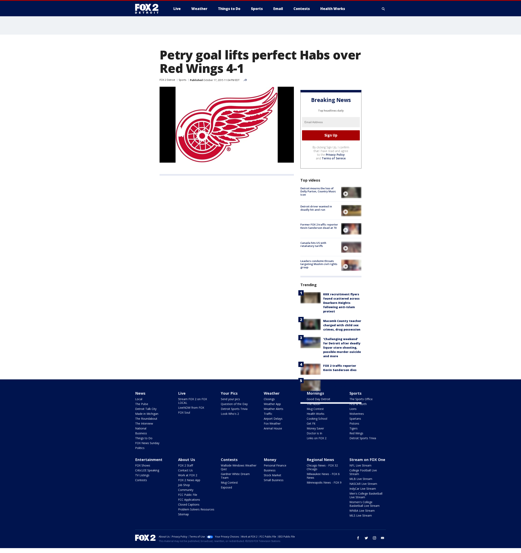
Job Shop (184, 485)
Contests (141, 480)
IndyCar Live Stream (362, 489)
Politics (139, 448)
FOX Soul (184, 412)
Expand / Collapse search (383, 9)
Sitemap (183, 514)
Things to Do (143, 438)
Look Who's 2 (230, 414)
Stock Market (272, 475)
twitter (366, 538)
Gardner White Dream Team (235, 476)
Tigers (353, 428)
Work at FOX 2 (187, 475)
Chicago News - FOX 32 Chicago (322, 467)
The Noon (313, 404)
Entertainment (148, 459)
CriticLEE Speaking (147, 470)
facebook (358, 538)
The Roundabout (146, 418)
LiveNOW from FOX (191, 408)
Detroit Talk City (146, 409)
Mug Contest (315, 409)
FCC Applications (189, 500)
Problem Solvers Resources (196, 509)
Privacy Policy (335, 155)
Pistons (354, 423)
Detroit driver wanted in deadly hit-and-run (316, 208)
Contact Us (185, 470)
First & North (358, 404)
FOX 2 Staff (185, 465)
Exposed (226, 487)
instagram (374, 538)
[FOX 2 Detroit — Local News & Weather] (148, 9)
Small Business (273, 480)
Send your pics (230, 399)
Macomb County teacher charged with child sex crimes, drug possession (342, 325)
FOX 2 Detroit (167, 80)
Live (182, 393)
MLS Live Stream (360, 515)
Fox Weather (272, 423)
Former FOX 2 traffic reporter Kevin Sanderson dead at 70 (319, 226)
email (382, 538)
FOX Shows (142, 465)
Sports (182, 80)
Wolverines (356, 414)
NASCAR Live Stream (363, 484)
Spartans (355, 418)
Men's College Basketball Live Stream (365, 495)
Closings (269, 399)
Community (185, 490)
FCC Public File (187, 495)
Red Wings (356, 433)
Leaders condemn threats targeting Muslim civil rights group (318, 264)
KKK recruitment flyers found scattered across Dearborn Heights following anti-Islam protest (341, 302)
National (140, 428)
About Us (186, 459)
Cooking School (317, 418)
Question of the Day (234, 404)
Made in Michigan (146, 414)
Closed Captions (188, 504)
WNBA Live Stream (362, 510)
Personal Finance (275, 465)
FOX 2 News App (189, 480)
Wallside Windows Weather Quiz (238, 467)
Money (270, 459)
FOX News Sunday (147, 443)
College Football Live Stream (363, 472)
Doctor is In (314, 433)
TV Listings (142, 475)
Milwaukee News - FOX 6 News (323, 476)
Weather (272, 393)
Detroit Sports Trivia (234, 409)
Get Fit (311, 423)
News (140, 393)
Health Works (315, 414)
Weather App (272, 404)
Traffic (268, 414)
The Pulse (141, 404)
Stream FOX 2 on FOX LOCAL (192, 401)
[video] (351, 192)
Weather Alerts (273, 409)
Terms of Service (334, 158)
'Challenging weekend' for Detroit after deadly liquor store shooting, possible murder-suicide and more (342, 347)
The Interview (144, 423)
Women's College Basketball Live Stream (364, 504)
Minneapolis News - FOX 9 (324, 482)
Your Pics (229, 393)
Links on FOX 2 (316, 438)
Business (141, 433)
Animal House (273, 428)
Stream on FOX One (367, 459)
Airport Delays (273, 418)
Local (138, 399)
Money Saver (315, 428)
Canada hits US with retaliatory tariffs (313, 244)
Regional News (320, 459)
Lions (353, 409)
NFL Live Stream (360, 465)
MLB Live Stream (360, 479)
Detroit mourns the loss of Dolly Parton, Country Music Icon (318, 191)
